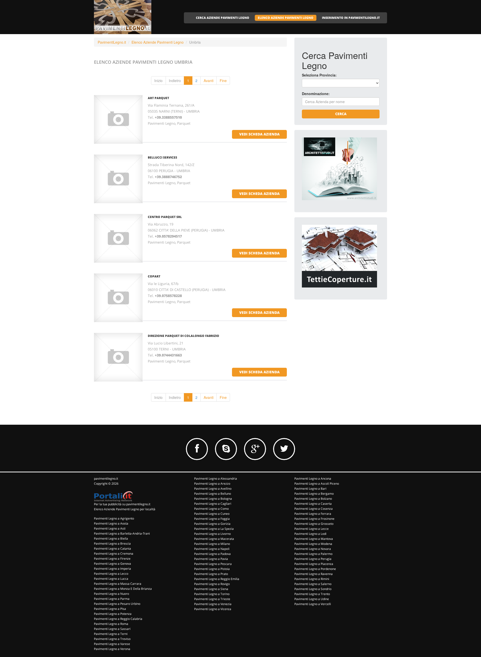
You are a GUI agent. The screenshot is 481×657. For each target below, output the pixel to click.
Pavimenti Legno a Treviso (112, 639)
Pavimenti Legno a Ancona (312, 478)
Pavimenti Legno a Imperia (112, 568)
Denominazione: (316, 93)
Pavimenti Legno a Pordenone (315, 569)
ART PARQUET (158, 98)
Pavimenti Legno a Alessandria (215, 478)
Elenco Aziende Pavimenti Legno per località (124, 509)
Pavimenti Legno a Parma (112, 599)
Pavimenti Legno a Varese (112, 644)
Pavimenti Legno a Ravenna (313, 574)
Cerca (340, 113)
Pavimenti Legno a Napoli (211, 549)
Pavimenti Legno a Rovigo (212, 584)
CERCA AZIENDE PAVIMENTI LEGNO (222, 18)
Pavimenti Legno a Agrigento (114, 518)
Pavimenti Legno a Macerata (214, 539)
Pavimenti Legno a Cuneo (211, 514)
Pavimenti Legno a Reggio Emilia (216, 579)
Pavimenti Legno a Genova (112, 563)
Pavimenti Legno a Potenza (113, 614)
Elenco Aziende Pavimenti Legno (158, 42)
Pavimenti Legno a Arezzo (212, 483)
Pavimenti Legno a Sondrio (312, 589)
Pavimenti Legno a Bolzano (313, 498)
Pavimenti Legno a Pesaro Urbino (117, 604)
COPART (154, 276)
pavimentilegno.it (106, 478)
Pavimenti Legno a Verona (112, 649)
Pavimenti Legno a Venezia (212, 604)
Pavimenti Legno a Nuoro (111, 594)
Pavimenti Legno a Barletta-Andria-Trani (122, 533)
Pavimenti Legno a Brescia (112, 543)
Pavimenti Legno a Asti (110, 528)
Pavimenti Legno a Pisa (110, 609)
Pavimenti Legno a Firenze (112, 558)
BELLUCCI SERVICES (162, 157)
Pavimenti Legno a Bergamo (314, 493)
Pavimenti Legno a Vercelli (312, 604)
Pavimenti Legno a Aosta (111, 523)
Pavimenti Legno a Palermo (313, 554)
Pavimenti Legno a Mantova (313, 539)
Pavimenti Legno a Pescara (213, 564)
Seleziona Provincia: (319, 75)
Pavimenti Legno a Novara (312, 549)
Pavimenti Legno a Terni (111, 634)
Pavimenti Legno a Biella (111, 538)
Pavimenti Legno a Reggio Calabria (118, 619)
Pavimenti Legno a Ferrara (312, 514)
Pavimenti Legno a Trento (312, 594)
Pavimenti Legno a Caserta (313, 503)
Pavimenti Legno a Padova (212, 554)
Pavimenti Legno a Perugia (312, 559)
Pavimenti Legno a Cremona (113, 553)
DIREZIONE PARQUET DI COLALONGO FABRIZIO (183, 336)
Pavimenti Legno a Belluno (212, 493)
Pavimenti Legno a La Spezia (214, 529)
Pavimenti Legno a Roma (111, 624)
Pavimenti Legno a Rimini (311, 579)
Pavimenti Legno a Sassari (112, 629)
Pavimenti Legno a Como (211, 508)
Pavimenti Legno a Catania (112, 548)
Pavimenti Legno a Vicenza (212, 609)
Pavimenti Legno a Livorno (212, 534)
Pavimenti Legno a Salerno (312, 584)
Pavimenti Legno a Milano (212, 544)
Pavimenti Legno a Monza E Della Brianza (123, 589)
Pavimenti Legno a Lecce (311, 529)
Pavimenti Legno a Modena (313, 544)
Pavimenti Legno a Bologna (213, 498)
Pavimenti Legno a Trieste (212, 599)
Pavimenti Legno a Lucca (111, 578)
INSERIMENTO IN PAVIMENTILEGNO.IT (351, 18)
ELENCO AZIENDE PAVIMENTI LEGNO (285, 18)
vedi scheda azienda (259, 134)
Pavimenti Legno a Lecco (111, 573)
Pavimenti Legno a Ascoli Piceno (316, 483)
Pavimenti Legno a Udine (311, 599)
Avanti (208, 80)
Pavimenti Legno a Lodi (310, 534)
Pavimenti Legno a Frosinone (314, 519)
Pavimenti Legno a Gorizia (212, 524)
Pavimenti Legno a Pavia (211, 559)
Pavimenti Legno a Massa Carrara (117, 583)
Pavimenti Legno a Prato (211, 574)
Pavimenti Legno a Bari (310, 488)
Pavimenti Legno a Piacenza (313, 564)
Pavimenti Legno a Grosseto (313, 524)
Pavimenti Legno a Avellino (212, 488)
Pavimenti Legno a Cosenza (313, 508)
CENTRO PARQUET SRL (165, 217)
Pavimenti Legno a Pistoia (212, 569)
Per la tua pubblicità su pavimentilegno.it (122, 504)
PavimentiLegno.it (112, 42)
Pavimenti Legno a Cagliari (212, 503)
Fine (223, 80)
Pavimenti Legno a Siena (211, 589)
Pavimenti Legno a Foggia (212, 519)
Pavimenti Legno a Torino (211, 594)
